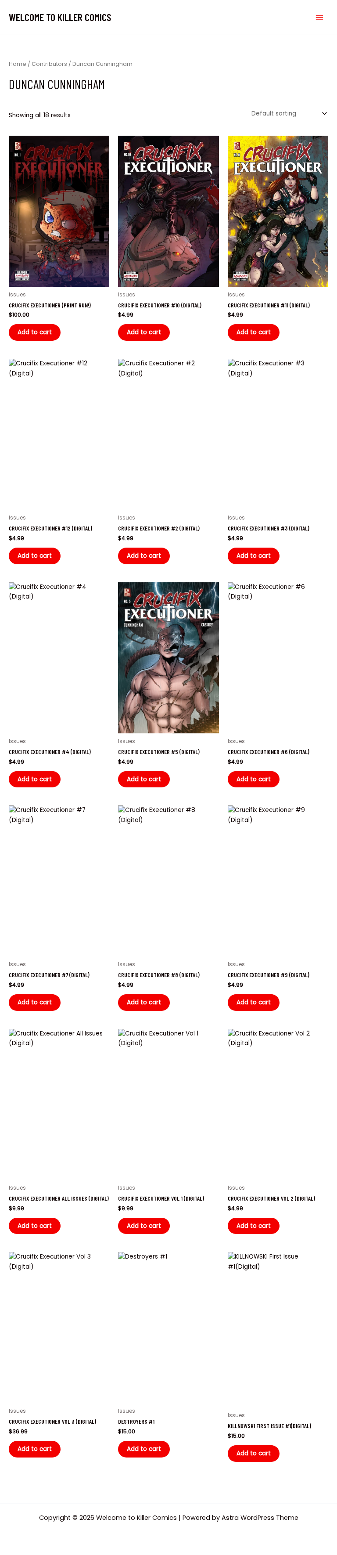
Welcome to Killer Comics (60, 17)
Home (17, 64)
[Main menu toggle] (319, 17)
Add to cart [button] (35, 332)
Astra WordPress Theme (260, 1517)
